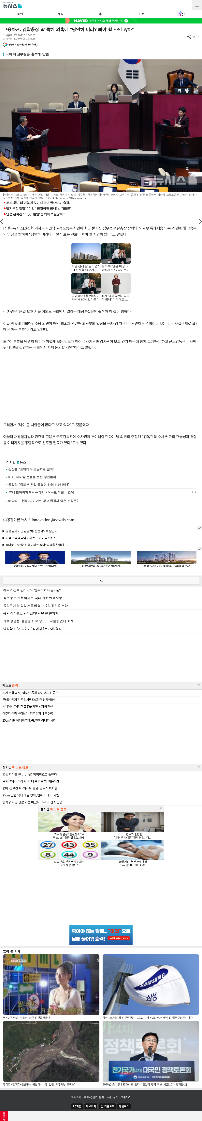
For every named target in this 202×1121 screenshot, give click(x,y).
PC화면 (77, 1106)
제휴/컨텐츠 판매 (94, 1097)
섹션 (101, 13)
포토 (141, 13)
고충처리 (126, 1097)
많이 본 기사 (11, 951)
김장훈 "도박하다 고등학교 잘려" (31, 469)
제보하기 (91, 1106)
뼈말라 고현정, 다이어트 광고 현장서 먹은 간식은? (43, 500)
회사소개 (76, 1097)
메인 (20, 13)
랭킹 (60, 13)
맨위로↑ (124, 1106)
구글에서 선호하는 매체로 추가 (22, 44)
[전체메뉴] (197, 5)
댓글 (101, 581)
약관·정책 (112, 1097)
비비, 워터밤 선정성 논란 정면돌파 (32, 477)
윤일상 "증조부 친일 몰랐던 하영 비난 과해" (39, 484)
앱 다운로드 (107, 1106)
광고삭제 (4, 1116)
